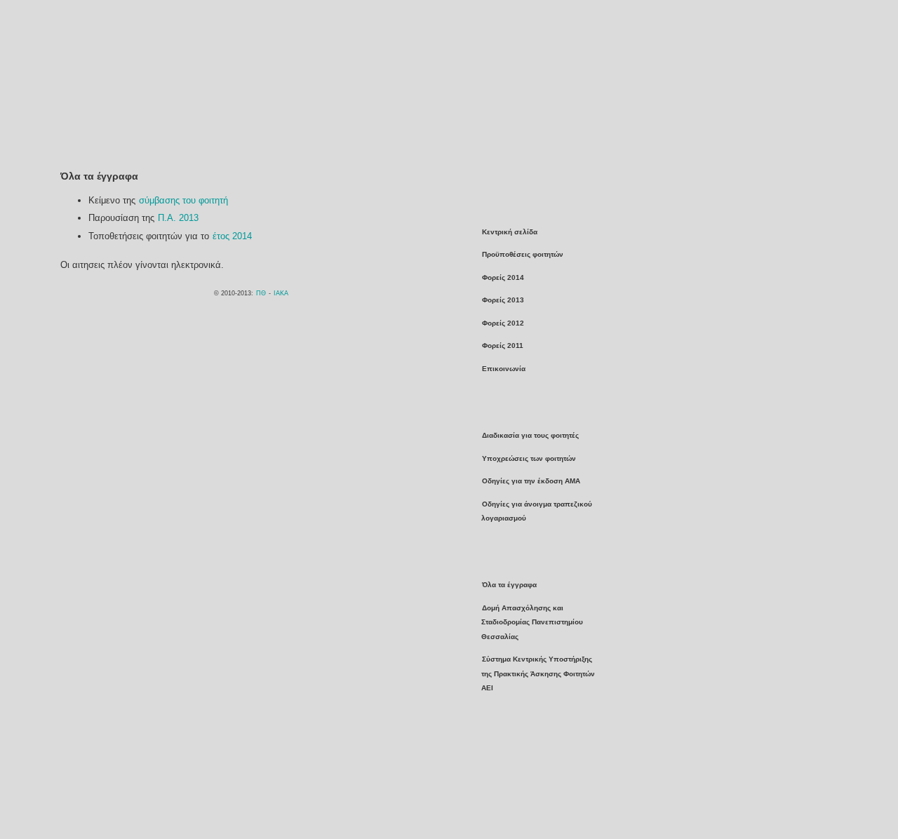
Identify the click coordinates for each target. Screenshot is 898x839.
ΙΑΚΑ (281, 293)
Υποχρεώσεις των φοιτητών (529, 458)
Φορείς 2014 (503, 277)
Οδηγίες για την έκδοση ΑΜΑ (531, 481)
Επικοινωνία (503, 368)
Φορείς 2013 (503, 300)
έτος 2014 (232, 236)
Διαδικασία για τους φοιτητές (530, 435)
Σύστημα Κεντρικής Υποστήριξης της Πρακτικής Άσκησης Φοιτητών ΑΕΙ (538, 673)
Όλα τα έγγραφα (509, 585)
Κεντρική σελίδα (509, 232)
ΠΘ (261, 293)
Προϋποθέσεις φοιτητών (522, 254)
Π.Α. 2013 (178, 218)
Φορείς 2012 (503, 323)
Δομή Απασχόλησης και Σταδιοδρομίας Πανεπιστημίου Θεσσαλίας (532, 622)
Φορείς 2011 (502, 345)
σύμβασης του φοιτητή (183, 200)
